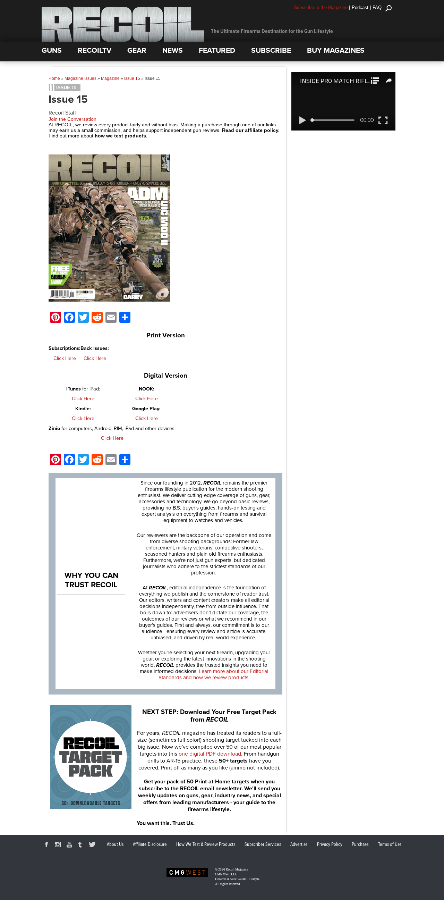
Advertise (299, 844)
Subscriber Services (263, 844)
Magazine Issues (80, 78)
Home (54, 78)
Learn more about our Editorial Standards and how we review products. (213, 674)
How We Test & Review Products (205, 844)
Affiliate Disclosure (150, 844)
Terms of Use (390, 844)
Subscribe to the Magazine (321, 7)
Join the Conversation (72, 119)
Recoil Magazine (237, 869)
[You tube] (70, 845)
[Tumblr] (82, 845)
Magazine (110, 78)
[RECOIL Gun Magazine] (123, 40)
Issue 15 (132, 78)
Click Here (64, 358)
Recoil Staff (62, 112)
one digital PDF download (210, 753)
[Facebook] (47, 845)
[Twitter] (93, 845)
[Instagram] (59, 845)
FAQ (377, 7)
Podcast (360, 7)
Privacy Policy (329, 844)
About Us (115, 844)
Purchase (360, 844)
